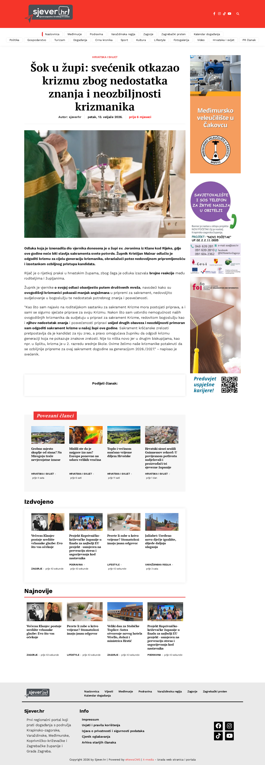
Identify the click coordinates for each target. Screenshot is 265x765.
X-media (149, 759)
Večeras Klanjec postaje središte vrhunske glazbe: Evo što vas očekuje (47, 541)
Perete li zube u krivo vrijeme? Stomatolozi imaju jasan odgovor (123, 539)
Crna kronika (103, 40)
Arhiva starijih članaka (99, 742)
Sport (124, 40)
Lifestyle (159, 40)
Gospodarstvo (36, 40)
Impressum (90, 719)
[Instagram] (219, 14)
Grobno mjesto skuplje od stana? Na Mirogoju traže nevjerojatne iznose (46, 454)
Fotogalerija (181, 40)
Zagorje (148, 34)
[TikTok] (224, 14)
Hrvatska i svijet (223, 40)
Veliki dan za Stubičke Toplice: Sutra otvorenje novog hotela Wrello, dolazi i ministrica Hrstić (124, 633)
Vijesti (109, 691)
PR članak (249, 40)
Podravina (96, 34)
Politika (14, 40)
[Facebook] (214, 14)
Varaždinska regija (123, 34)
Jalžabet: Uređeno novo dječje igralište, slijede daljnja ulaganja (160, 541)
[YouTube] (229, 14)
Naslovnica (52, 34)
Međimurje (75, 34)
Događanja (80, 40)
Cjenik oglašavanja (96, 736)
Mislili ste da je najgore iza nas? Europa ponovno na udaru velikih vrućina (85, 454)
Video (201, 40)
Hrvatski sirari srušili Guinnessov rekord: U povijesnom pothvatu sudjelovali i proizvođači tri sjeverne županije (161, 458)
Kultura (141, 40)
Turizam (59, 40)
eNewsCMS (132, 759)
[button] (238, 14)
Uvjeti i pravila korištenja (101, 725)
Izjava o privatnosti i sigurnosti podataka (113, 731)
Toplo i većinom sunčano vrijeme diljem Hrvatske (119, 452)
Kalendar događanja (207, 34)
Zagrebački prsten (173, 34)
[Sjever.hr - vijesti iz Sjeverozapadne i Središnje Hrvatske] (48, 14)
